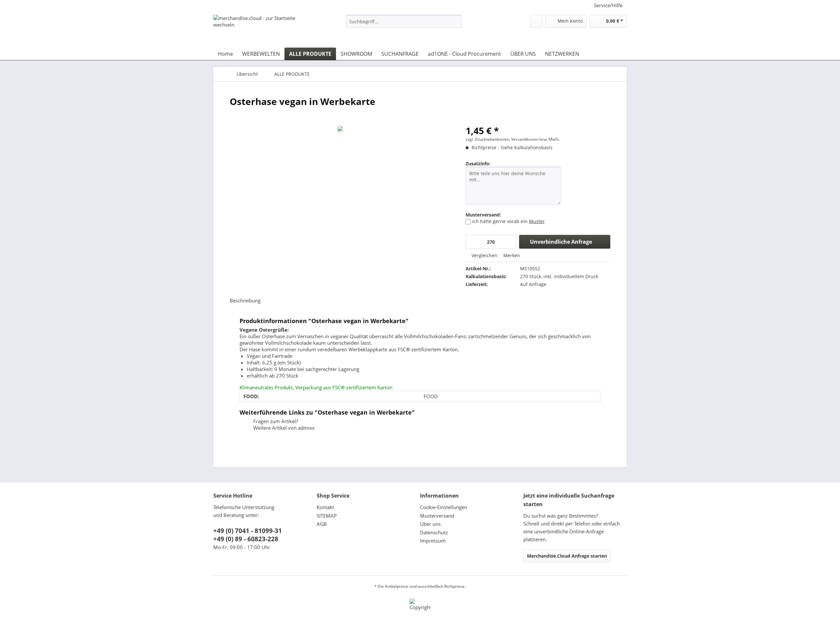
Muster (537, 221)
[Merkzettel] (536, 21)
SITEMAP (327, 515)
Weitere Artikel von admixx (283, 427)
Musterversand (437, 515)
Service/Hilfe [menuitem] (608, 5)
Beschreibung (245, 300)
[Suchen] (456, 21)
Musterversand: (483, 215)
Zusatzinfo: (478, 163)
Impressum (433, 540)
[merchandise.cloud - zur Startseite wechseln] (264, 28)
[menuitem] (404, 24)
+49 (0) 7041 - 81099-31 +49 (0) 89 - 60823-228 (247, 534)
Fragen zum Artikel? (275, 421)
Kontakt (325, 507)
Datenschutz (434, 532)
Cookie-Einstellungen (443, 507)
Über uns (430, 524)
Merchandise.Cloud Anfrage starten (567, 556)
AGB (322, 524)
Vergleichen (483, 255)
